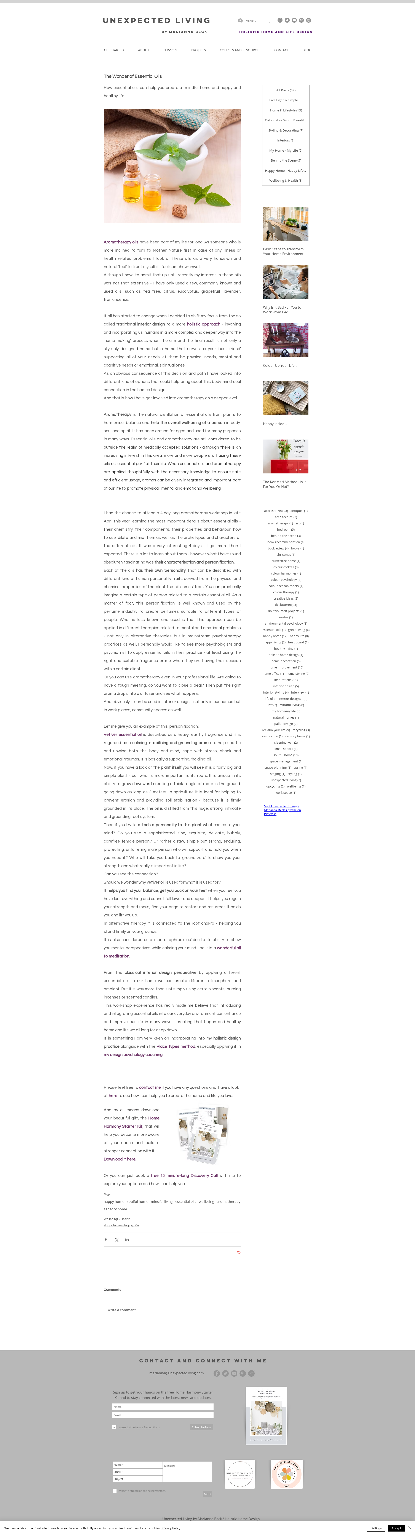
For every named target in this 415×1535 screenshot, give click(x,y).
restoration (272, 736)
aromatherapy (228, 1201)
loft (272, 705)
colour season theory (286, 586)
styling (295, 774)
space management (286, 761)
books (297, 548)
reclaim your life (276, 730)
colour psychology (286, 579)
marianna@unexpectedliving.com (176, 1373)
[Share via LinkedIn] (127, 1239)
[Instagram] (308, 20)
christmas (286, 554)
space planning (278, 767)
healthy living (286, 648)
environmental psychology (286, 623)
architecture (286, 517)
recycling (301, 730)
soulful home (137, 1201)
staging (277, 774)
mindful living (162, 1201)
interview (300, 692)
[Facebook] (280, 20)
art (299, 523)
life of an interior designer (286, 698)
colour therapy (286, 592)
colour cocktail (285, 567)
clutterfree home (285, 561)
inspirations (286, 680)
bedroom (286, 529)
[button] (269, 21)
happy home (114, 1201)
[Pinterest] (301, 20)
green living (299, 630)
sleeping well (286, 742)
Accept (396, 1528)
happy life (299, 636)
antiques (299, 511)
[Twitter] (287, 20)
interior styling (276, 692)
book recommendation (285, 542)
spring (300, 767)
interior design (286, 686)
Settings (376, 1528)
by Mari (170, 32)
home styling (297, 673)
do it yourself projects (286, 611)
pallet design (285, 723)
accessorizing (276, 511)
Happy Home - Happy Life (121, 1225)
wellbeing (206, 1201)
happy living (274, 642)
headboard (298, 642)
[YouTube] (294, 20)
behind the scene (286, 536)
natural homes (286, 717)
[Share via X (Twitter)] (116, 1239)
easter (286, 617)
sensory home (115, 1209)
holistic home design (286, 655)
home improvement (286, 667)
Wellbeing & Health (117, 1219)
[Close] (409, 1528)
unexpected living (286, 780)
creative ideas (286, 598)
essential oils (185, 1201)
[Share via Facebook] (106, 1239)
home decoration (285, 661)
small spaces (286, 749)
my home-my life (286, 711)
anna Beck (195, 32)
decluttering (286, 604)
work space (286, 792)
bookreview (278, 548)
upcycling (275, 786)
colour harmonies (286, 573)
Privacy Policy (170, 1528)
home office (273, 673)
